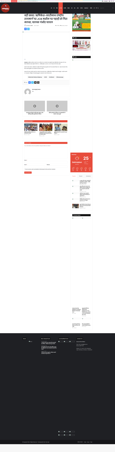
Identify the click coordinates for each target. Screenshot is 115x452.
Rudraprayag (60, 77)
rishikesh (52, 77)
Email (25, 164)
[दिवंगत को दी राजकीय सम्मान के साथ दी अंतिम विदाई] (72, 432)
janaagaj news (28, 25)
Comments (88, 176)
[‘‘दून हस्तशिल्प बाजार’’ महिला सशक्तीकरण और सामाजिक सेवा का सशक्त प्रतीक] (45, 127)
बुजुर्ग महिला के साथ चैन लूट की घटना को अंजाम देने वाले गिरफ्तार (85, 205)
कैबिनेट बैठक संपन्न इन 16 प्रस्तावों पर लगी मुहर (85, 199)
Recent (80, 176)
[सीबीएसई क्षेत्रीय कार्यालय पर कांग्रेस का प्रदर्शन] (30, 127)
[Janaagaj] (5, 8)
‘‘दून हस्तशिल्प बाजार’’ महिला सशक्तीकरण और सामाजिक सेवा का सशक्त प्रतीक (45, 133)
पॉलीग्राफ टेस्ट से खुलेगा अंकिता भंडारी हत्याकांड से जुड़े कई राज (84, 194)
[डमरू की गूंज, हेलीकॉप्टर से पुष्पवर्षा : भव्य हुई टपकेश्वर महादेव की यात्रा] (66, 435)
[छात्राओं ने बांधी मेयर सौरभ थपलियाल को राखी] (76, 320)
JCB (46, 77)
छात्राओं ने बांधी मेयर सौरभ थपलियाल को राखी (76, 325)
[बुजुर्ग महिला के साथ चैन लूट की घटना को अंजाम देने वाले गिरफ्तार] (75, 206)
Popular (74, 176)
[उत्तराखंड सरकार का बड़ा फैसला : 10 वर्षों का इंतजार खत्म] (72, 435)
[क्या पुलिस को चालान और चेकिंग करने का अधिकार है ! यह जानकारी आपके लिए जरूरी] (75, 188)
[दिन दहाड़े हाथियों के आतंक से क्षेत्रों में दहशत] (86, 320)
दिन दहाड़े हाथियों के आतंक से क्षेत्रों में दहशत (86, 324)
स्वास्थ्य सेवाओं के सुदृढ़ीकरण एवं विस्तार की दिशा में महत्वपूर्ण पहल (76, 310)
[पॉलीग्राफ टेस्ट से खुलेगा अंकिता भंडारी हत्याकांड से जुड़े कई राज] (75, 195)
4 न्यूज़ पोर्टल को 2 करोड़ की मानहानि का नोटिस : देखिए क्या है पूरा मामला (85, 182)
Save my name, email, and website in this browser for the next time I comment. (40, 169)
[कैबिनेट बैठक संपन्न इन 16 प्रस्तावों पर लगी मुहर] (75, 200)
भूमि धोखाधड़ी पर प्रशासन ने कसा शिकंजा (60, 132)
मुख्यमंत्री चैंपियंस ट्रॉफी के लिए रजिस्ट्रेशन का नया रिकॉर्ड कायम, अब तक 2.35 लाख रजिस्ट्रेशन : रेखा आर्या (33, 1)
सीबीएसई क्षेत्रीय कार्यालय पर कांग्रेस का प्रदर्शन (29, 132)
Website (48, 164)
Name (25, 160)
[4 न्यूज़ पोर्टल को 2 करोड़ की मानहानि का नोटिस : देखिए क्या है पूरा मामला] (75, 182)
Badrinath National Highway (35, 77)
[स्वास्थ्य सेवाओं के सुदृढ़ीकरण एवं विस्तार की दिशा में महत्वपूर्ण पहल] (76, 262)
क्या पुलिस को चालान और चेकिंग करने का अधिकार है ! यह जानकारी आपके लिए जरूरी (85, 188)
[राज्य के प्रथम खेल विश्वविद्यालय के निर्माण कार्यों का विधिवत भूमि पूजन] (60, 342)
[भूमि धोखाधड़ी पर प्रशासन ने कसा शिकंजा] (60, 127)
